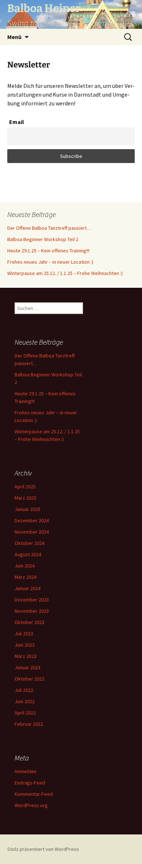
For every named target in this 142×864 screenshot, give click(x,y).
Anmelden (25, 771)
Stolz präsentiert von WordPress (43, 849)
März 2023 (25, 656)
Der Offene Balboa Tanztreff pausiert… (49, 228)
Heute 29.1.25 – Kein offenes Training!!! (48, 250)
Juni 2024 (25, 565)
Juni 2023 (25, 645)
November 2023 (32, 611)
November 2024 (32, 531)
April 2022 (25, 712)
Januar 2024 (27, 588)
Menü (14, 36)
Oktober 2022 (29, 678)
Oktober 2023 (29, 622)
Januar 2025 (27, 509)
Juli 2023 (24, 633)
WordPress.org (31, 805)
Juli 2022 (24, 690)
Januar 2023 (27, 667)
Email (16, 121)
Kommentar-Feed (34, 794)
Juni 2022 (25, 701)
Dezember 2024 (32, 520)
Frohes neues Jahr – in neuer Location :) (50, 262)
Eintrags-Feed (30, 782)
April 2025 (25, 486)
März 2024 (25, 577)
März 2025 (25, 498)
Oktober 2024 (29, 543)
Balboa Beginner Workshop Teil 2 (42, 239)
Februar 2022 (29, 724)
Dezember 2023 (32, 599)
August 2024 (28, 554)
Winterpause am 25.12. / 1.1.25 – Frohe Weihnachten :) (65, 273)
